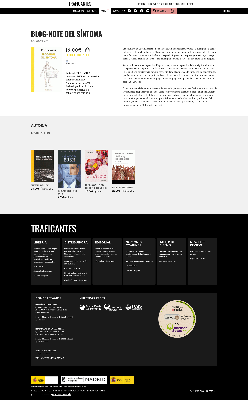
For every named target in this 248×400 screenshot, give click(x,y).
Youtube (148, 11)
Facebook (129, 11)
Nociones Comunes (134, 244)
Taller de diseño (167, 244)
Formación (180, 4)
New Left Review (197, 244)
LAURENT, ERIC (40, 41)
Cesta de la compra (172, 11)
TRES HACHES (83, 73)
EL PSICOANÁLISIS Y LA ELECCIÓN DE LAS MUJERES (96, 186)
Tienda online (78, 10)
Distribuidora (165, 4)
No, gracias (210, 391)
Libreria (141, 4)
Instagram (141, 11)
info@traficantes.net (44, 354)
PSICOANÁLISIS (82, 90)
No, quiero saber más (61, 394)
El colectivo (119, 10)
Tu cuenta (161, 10)
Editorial (152, 4)
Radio (103, 10)
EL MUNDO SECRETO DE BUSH (67, 192)
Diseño (190, 4)
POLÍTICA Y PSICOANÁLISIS (123, 187)
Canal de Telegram (41, 276)
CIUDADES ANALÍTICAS (40, 185)
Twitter (135, 11)
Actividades (92, 10)
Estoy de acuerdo (197, 391)
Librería (40, 242)
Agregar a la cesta (87, 49)
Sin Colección (92, 76)
